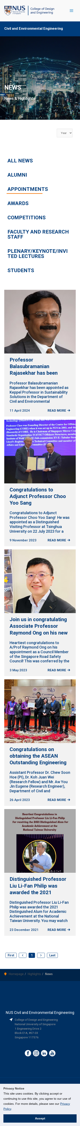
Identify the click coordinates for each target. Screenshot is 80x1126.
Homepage (16, 974)
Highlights (34, 974)
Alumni (17, 175)
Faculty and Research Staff (38, 234)
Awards (18, 203)
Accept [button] (40, 1118)
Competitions (26, 218)
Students (20, 270)
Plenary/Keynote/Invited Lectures (37, 253)
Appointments (27, 189)
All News (20, 161)
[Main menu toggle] (71, 10)
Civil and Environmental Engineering (33, 29)
